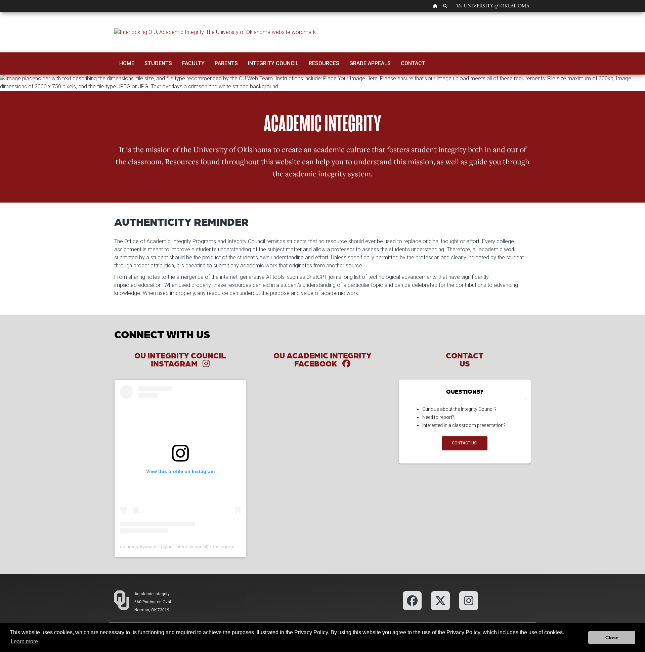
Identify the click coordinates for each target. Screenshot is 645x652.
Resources (324, 63)
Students (158, 63)
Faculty (193, 63)
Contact (413, 63)
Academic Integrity (152, 594)
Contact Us (464, 359)
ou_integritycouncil (140, 546)
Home (126, 63)
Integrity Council (273, 63)
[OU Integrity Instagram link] (468, 600)
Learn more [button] (24, 641)
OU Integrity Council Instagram (180, 359)
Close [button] (611, 637)
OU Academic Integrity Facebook (322, 359)
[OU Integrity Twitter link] (440, 600)
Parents (226, 63)
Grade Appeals (370, 63)
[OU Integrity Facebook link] (412, 600)
